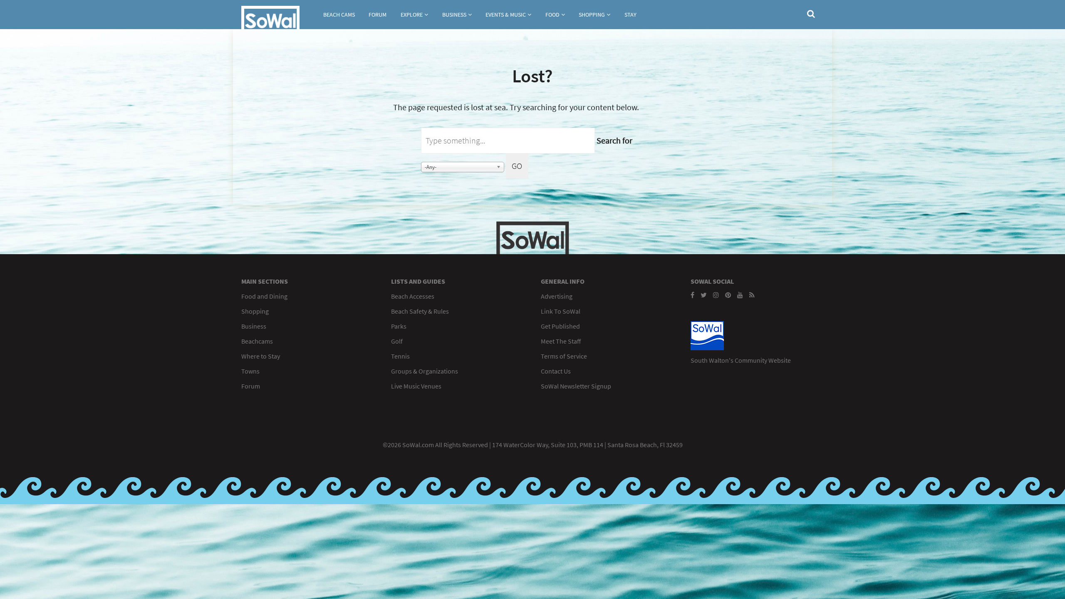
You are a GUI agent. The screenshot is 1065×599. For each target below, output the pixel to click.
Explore (412, 14)
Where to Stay (260, 356)
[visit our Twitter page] (704, 295)
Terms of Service (564, 356)
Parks (398, 326)
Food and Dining (264, 296)
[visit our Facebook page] (692, 295)
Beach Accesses (412, 296)
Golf (397, 341)
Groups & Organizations (424, 371)
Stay (630, 14)
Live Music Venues (416, 386)
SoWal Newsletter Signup (576, 386)
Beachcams (257, 341)
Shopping (592, 14)
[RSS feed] (752, 295)
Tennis (400, 356)
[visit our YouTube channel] (740, 295)
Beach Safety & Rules (420, 311)
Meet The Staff (561, 341)
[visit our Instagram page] (716, 295)
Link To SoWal (560, 311)
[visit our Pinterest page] (728, 295)
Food (552, 14)
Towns (250, 371)
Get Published (560, 326)
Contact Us (556, 371)
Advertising (556, 296)
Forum (377, 14)
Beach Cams (339, 14)
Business (454, 14)
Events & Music (505, 14)
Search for (614, 140)
